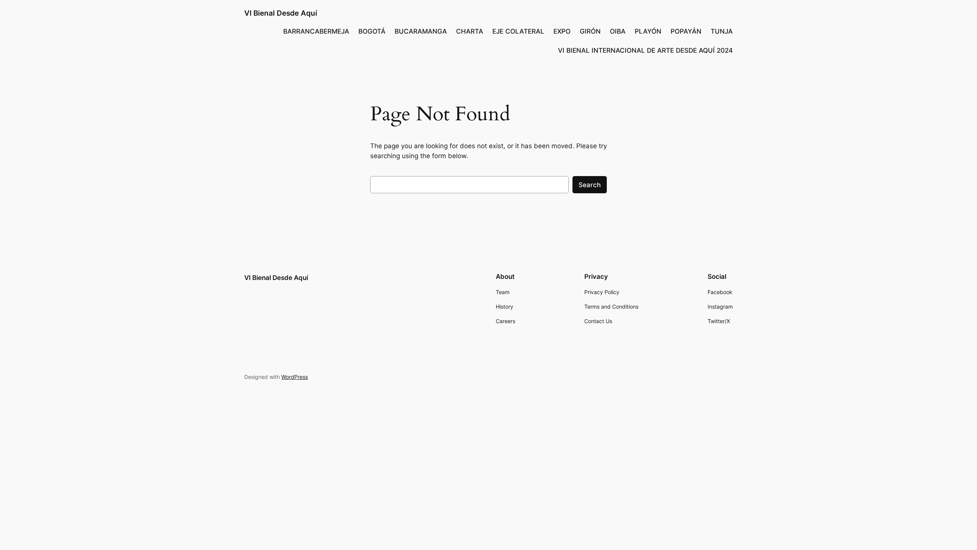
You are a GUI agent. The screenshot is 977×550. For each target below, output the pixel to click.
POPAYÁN (686, 31)
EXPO (562, 31)
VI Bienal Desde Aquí (280, 13)
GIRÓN (590, 31)
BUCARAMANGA (421, 31)
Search (590, 185)
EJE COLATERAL (518, 31)
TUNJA (722, 31)
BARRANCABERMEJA (316, 31)
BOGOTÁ (371, 31)
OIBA (618, 31)
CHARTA (469, 31)
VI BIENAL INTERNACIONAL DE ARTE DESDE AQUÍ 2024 (645, 50)
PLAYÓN (648, 31)
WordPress (294, 377)
